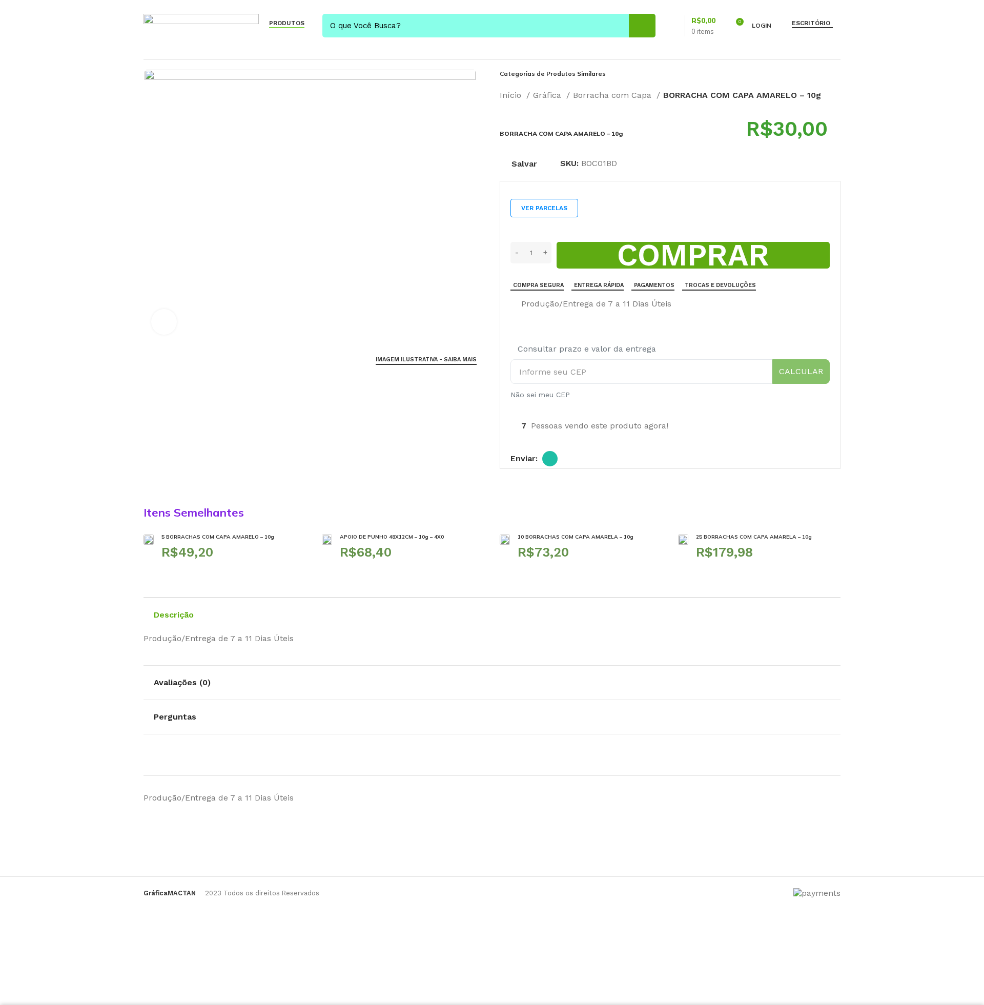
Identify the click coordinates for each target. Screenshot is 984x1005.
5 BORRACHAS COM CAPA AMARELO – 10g (217, 537)
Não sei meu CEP (540, 395)
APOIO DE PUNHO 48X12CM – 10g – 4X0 (392, 537)
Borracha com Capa (613, 95)
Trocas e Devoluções (720, 285)
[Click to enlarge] (164, 322)
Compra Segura (538, 285)
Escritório (811, 23)
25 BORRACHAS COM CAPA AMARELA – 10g (754, 537)
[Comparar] (514, 304)
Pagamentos (654, 285)
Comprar (693, 255)
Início (512, 95)
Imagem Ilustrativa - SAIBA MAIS (426, 359)
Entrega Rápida (599, 285)
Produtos (286, 23)
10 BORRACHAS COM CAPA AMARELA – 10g (575, 537)
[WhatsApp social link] (550, 458)
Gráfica (548, 95)
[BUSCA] (642, 25)
